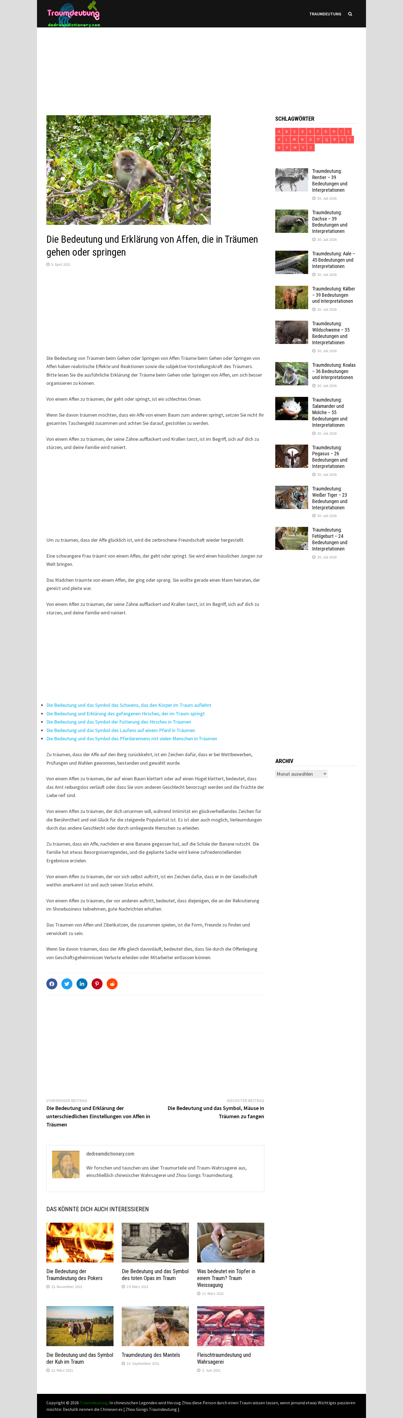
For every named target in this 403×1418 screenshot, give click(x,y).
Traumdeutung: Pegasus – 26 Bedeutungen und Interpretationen (329, 457)
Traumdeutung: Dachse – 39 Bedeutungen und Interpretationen (329, 222)
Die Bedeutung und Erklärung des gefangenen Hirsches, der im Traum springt (125, 713)
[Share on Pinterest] (97, 983)
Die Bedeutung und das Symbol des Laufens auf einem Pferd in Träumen (120, 730)
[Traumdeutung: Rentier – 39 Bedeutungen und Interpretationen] (291, 172)
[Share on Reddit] (112, 983)
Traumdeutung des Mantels (151, 1355)
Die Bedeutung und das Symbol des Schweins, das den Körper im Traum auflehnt (128, 705)
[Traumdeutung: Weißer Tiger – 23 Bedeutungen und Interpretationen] (291, 489)
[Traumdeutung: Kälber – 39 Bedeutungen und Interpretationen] (291, 289)
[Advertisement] (201, 65)
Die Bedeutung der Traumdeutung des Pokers (74, 1274)
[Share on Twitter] (66, 983)
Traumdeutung (325, 13)
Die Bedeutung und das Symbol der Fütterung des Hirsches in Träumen (118, 722)
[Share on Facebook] (51, 983)
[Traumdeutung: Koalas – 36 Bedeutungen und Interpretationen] (291, 366)
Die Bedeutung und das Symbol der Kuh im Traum (79, 1358)
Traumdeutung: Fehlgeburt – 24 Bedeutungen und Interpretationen (329, 539)
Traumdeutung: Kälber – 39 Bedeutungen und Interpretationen (333, 295)
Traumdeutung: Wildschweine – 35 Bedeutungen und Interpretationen (331, 333)
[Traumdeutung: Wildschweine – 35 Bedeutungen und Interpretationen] (291, 324)
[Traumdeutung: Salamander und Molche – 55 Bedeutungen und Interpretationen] (291, 400)
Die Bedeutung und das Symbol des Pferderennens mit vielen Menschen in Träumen (131, 738)
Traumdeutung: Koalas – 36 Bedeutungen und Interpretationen (334, 371)
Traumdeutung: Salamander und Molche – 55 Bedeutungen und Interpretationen (329, 412)
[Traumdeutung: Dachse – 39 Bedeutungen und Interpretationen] (291, 213)
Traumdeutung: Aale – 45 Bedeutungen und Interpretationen (333, 260)
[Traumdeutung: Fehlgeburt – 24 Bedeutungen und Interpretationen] (291, 530)
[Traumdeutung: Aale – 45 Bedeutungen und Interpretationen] (291, 254)
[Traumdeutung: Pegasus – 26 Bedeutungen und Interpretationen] (291, 448)
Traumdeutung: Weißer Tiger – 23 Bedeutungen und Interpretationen (329, 498)
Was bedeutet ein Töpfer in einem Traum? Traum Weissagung (226, 1278)
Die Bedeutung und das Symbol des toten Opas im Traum (155, 1274)
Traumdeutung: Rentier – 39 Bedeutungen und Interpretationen (329, 180)
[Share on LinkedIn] (81, 983)
